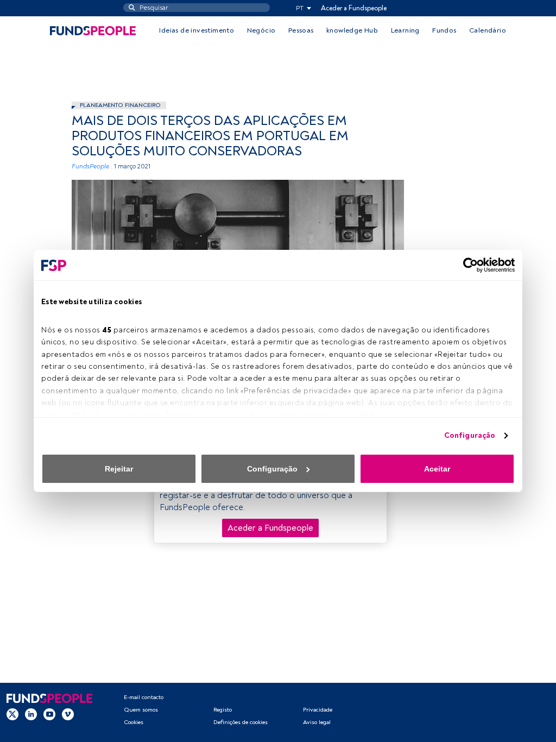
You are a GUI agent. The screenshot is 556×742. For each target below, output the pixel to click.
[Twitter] (12, 714)
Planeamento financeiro (120, 105)
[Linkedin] (31, 714)
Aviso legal (317, 722)
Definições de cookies (240, 722)
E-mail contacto (143, 697)
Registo (222, 709)
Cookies (133, 722)
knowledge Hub (352, 30)
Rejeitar (119, 468)
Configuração (469, 435)
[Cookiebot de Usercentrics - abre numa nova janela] (467, 265)
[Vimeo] (68, 714)
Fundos (444, 30)
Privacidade (317, 709)
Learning (405, 30)
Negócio (261, 30)
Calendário (487, 30)
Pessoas (301, 30)
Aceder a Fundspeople (354, 8)
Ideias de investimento (196, 30)
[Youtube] (49, 714)
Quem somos (141, 709)
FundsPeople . (92, 166)
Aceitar (437, 468)
